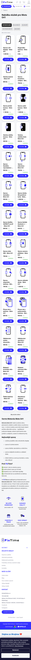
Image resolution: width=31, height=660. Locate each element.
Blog (3, 578)
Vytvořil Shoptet (9, 626)
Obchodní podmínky (7, 557)
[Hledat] (17, 2)
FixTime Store (11, 617)
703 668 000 (5, 596)
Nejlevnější (16, 25)
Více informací (19, 646)
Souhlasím (15, 655)
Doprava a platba (6, 554)
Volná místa (5, 575)
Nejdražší (24, 25)
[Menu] (29, 2)
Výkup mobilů (5, 586)
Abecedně (17, 29)
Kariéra (4, 565)
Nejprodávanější (7, 29)
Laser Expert (19, 617)
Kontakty (4, 568)
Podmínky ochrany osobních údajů (11, 562)
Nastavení (15, 650)
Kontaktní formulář (8, 612)
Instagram (4, 607)
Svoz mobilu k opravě (7, 580)
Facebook (4, 605)
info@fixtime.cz (6, 593)
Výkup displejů (5, 583)
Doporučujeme (7, 25)
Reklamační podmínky (7, 560)
